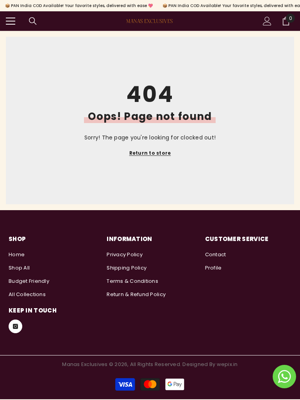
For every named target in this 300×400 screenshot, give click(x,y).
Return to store (150, 153)
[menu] (10, 21)
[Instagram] (15, 326)
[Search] (33, 21)
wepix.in (227, 364)
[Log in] (267, 21)
